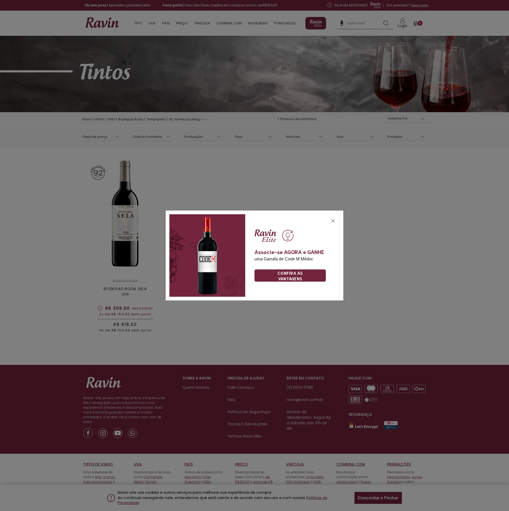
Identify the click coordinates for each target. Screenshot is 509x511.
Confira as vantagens (290, 275)
